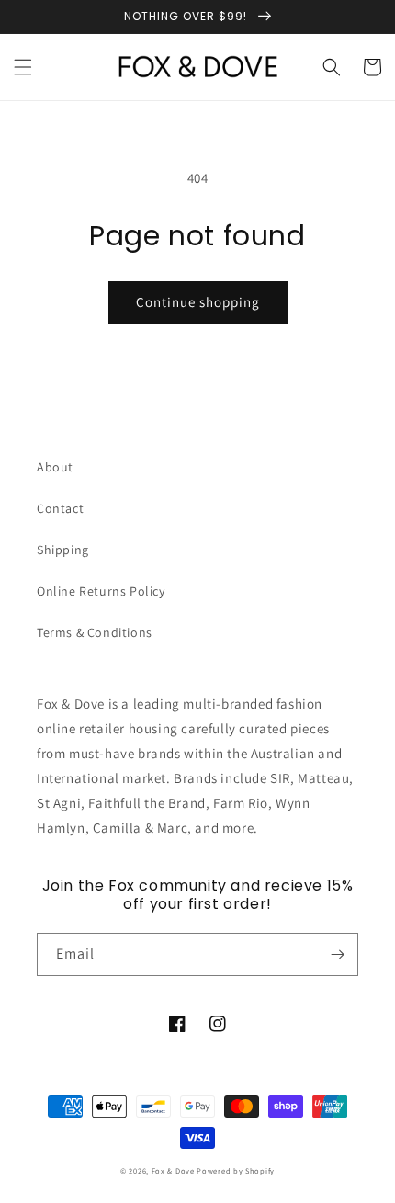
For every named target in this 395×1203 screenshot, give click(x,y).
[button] (23, 67)
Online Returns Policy (101, 591)
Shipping (63, 549)
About (55, 467)
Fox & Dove (173, 1170)
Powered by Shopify (236, 1170)
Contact (60, 508)
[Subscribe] (337, 954)
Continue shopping (198, 302)
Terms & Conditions (94, 632)
